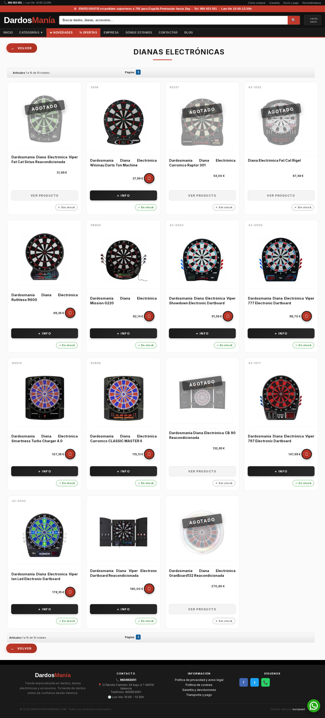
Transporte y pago (199, 695)
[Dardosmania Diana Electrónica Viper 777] (281, 260)
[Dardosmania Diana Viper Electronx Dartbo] (123, 532)
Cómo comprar (257, 2)
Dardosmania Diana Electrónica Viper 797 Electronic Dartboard (281, 438)
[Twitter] (322, 33)
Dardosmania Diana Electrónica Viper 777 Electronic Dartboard (281, 300)
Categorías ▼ (31, 32)
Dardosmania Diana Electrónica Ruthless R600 (44, 297)
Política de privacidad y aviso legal (199, 680)
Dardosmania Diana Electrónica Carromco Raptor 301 (202, 162)
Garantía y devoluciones (199, 690)
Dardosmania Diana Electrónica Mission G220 (123, 300)
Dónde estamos (139, 32)
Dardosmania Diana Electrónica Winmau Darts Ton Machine (123, 162)
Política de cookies (199, 685)
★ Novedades (61, 32)
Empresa (111, 32)
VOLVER (25, 48)
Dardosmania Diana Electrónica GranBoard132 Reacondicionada (202, 573)
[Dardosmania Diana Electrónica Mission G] (123, 260)
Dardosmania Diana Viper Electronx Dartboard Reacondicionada (123, 573)
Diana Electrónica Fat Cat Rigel (274, 160)
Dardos (29, 20)
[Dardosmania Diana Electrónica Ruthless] (45, 257)
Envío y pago (291, 2)
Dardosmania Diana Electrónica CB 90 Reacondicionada (202, 435)
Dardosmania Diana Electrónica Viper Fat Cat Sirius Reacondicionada (44, 159)
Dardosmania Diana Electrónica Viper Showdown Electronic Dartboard (202, 300)
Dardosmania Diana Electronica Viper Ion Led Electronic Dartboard (44, 576)
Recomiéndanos (311, 2)
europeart (298, 709)
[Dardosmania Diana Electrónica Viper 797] (281, 398)
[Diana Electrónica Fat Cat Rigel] (281, 122)
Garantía (274, 2)
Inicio (8, 32)
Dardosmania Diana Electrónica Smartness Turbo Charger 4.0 (44, 438)
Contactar (168, 32)
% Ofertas (88, 32)
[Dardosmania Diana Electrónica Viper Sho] (202, 260)
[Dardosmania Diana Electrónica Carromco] (202, 122)
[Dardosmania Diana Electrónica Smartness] (45, 398)
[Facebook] (318, 33)
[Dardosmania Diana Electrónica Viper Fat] (45, 119)
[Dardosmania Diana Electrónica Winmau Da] (123, 122)
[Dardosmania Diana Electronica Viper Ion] (45, 536)
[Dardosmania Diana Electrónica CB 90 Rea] (202, 394)
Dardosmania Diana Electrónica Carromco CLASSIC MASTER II (123, 438)
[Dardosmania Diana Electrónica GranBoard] (202, 532)
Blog (188, 32)
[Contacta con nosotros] (313, 711)
